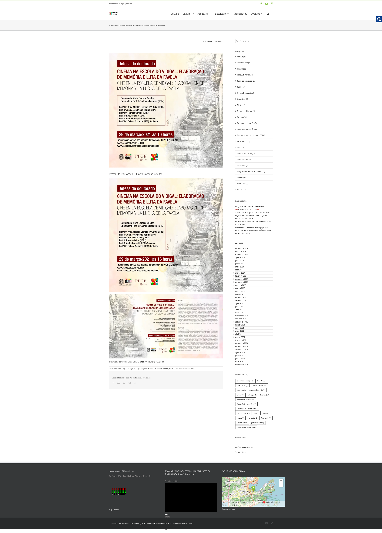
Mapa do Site (114, 509)
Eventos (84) (242, 117)
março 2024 (240, 273)
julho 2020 (239, 355)
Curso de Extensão (257, 390)
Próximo (218, 41)
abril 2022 (239, 309)
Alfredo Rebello (118, 368)
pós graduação (257, 423)
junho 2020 (240, 358)
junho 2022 (240, 306)
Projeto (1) (241, 177)
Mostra (240, 418)
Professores (242, 423)
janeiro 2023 (240, 294)
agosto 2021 (240, 325)
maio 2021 (239, 331)
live (256, 413)
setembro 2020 (241, 349)
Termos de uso (241, 452)
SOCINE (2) (241, 189)
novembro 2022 (241, 297)
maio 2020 (239, 361)
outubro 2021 (240, 318)
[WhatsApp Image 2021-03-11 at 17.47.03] (166, 110)
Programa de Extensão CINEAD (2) (251, 171)
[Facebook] (261, 4)
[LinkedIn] (118, 383)
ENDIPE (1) (241, 105)
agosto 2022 (240, 303)
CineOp (261, 381)
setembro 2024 (241, 254)
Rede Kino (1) (242, 183)
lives (265, 413)
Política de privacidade (244, 447)
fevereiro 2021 (241, 340)
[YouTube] (266, 4)
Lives (171, 368)
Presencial (266, 418)
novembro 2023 (241, 282)
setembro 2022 (241, 300)
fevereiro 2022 (241, 312)
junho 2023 (240, 291)
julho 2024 (239, 260)
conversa (241, 390)
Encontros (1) (242, 99)
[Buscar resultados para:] (254, 41)
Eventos (165, 368)
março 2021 (240, 337)
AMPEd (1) (241, 56)
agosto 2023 (240, 288)
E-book (240, 395)
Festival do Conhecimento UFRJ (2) (251, 135)
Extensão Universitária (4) (247, 129)
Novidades (252, 418)
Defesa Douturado (155, 368)
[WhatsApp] (135, 383)
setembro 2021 (241, 322)
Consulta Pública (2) (245, 75)
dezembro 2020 (241, 343)
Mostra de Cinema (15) (246, 153)
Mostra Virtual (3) (244, 159)
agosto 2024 (240, 257)
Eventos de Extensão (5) (247, 123)
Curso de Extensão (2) (246, 81)
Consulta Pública (259, 385)
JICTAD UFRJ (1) (243, 141)
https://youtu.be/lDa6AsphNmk (152, 362)
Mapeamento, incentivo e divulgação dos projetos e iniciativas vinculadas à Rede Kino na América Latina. (253, 230)
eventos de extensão (245, 399)
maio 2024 (239, 267)
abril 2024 (239, 270)
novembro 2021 (241, 315)
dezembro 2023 (241, 279)
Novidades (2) (242, 165)
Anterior (208, 41)
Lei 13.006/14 (243, 413)
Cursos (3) (241, 87)
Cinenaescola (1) (244, 62)
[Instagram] (272, 4)
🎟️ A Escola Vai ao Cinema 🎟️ (247, 209)
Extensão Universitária (246, 404)
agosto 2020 (240, 352)
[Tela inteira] (166, 529)
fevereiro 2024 (241, 276)
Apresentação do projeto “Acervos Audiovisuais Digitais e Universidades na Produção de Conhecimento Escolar (254, 215)
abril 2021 (239, 334)
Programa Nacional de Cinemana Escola (251, 206)
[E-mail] (129, 383)
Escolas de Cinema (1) (246, 111)
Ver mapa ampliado (228, 509)
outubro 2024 (240, 251)
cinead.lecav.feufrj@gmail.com (121, 4)
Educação (252, 395)
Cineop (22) (242, 69)
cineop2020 (242, 385)
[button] (268, 13)
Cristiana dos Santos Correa (182, 523)
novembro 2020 (241, 346)
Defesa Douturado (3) (246, 93)
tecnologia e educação (246, 427)
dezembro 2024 (241, 248)
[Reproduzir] (166, 514)
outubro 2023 (240, 285)
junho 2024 (240, 263)
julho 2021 (239, 328)
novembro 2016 (241, 364)
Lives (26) (241, 147)
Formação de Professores (247, 409)
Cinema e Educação (245, 381)
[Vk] (124, 383)
